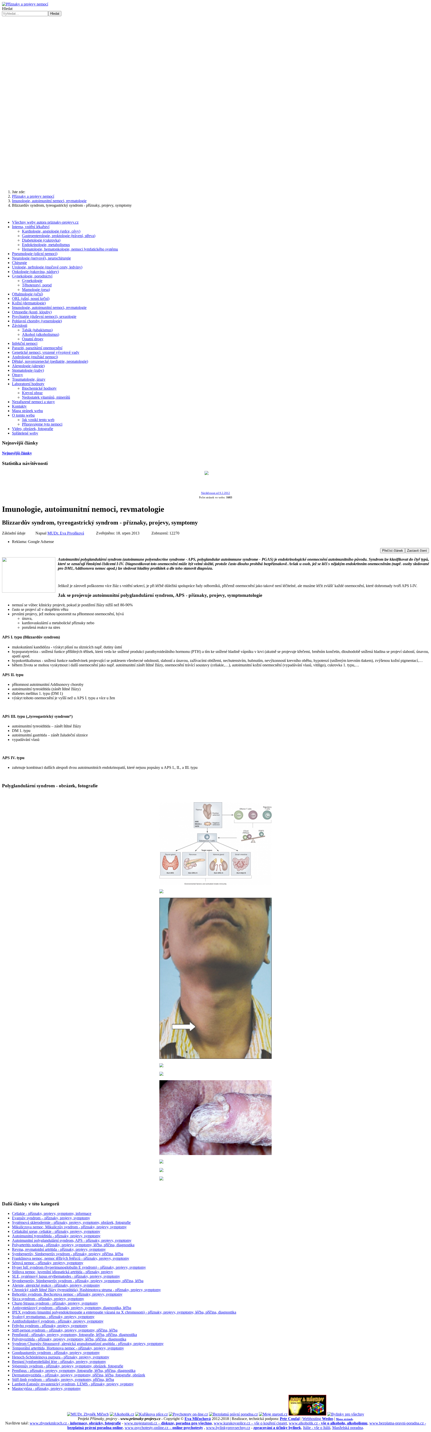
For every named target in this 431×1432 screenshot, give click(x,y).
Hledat (7, 8)
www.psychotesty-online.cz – (164, 1428)
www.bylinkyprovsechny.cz (228, 1428)
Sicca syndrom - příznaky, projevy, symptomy (48, 1299)
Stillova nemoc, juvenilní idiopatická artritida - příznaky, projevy (62, 1272)
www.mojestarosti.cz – (168, 1423)
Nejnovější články (17, 453)
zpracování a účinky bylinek (277, 1428)
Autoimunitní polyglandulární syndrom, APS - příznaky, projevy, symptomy (71, 1240)
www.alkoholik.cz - (328, 1423)
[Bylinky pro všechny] (345, 1414)
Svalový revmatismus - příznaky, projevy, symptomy (53, 1317)
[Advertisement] (215, 147)
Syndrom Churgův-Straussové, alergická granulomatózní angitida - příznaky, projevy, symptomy (88, 1344)
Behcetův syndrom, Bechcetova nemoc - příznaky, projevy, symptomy (67, 1294)
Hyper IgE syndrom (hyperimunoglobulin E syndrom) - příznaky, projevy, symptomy (79, 1267)
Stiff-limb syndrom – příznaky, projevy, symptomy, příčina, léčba (63, 1379)
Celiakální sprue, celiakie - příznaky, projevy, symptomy (56, 1231)
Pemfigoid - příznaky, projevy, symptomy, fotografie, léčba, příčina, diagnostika (74, 1335)
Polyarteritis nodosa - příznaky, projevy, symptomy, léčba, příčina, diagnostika (73, 1245)
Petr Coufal (290, 1419)
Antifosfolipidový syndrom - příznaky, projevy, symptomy (58, 1321)
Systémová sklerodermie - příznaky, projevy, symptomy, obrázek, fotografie (71, 1222)
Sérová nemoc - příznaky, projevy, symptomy (47, 1263)
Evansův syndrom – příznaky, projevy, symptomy (51, 1218)
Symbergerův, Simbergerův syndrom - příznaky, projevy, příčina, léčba (67, 1254)
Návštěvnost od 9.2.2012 (215, 493)
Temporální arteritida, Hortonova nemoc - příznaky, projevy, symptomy (68, 1348)
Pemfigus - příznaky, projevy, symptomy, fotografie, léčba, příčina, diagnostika (73, 1370)
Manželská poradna (347, 1428)
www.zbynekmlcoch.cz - (75, 1423)
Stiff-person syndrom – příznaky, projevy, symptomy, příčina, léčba (64, 1330)
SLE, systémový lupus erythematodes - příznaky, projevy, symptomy (66, 1276)
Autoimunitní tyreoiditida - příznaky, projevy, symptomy (56, 1236)
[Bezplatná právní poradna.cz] (233, 1414)
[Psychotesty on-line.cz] (188, 1414)
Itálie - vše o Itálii (316, 1428)
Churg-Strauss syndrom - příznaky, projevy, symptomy (55, 1303)
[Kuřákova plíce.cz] (151, 1414)
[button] (215, 97)
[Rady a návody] (307, 1414)
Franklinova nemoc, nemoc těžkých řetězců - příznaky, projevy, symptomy (70, 1258)
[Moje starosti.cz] (273, 1414)
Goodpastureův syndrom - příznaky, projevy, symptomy (56, 1352)
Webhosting (317, 1419)
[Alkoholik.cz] (122, 1414)
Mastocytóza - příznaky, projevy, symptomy (46, 1388)
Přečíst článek (392, 550)
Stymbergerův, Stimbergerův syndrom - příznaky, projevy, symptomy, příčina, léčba (77, 1281)
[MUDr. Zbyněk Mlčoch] (88, 1414)
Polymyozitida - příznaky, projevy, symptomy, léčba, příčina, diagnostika (69, 1339)
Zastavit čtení (417, 550)
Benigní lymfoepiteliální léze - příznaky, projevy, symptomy (59, 1361)
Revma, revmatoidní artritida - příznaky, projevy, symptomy (59, 1249)
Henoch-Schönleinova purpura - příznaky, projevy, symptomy (60, 1357)
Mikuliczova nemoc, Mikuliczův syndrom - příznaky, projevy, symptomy (69, 1227)
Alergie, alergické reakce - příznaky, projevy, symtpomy (56, 1285)
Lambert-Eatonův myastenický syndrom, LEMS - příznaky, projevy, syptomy (73, 1384)
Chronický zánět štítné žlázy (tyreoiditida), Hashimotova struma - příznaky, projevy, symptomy (86, 1290)
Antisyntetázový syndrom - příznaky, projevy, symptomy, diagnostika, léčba (71, 1308)
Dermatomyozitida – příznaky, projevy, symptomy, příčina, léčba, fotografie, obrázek (78, 1375)
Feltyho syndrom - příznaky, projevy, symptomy (50, 1326)
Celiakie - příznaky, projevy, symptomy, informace (51, 1213)
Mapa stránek (344, 1419)
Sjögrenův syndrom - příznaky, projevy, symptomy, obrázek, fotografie (67, 1366)
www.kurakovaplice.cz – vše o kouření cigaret (250, 1423)
